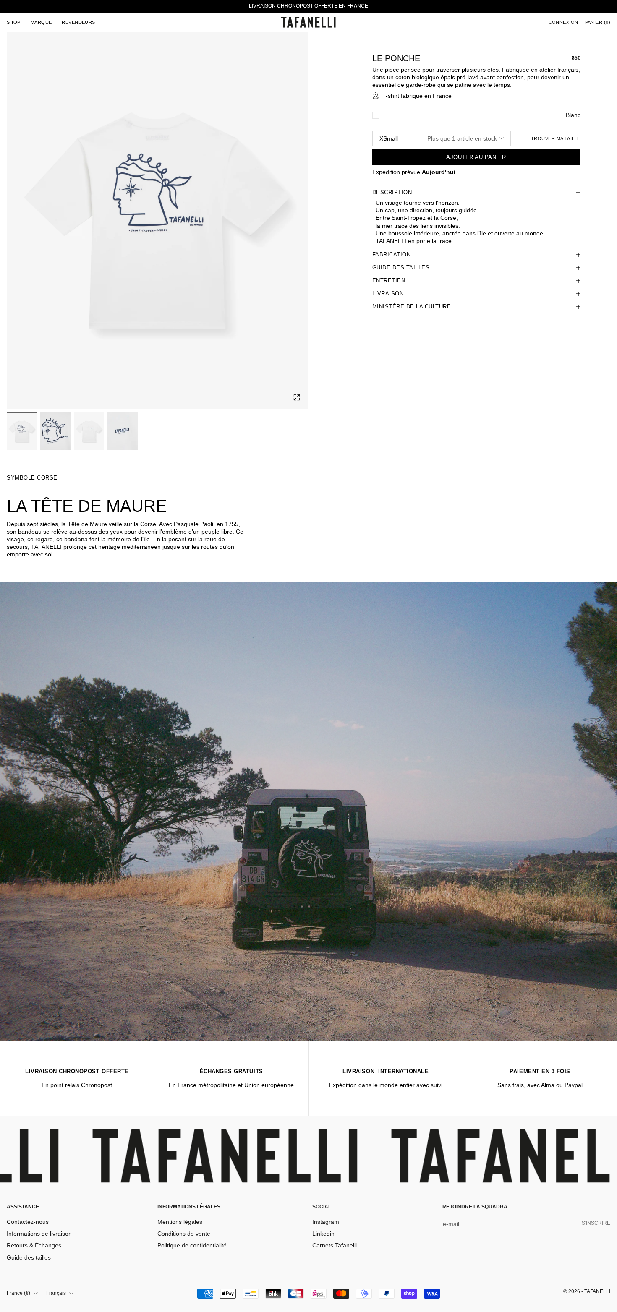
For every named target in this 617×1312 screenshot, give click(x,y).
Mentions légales (179, 1221)
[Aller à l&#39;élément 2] (55, 431)
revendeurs (78, 22)
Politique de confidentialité (192, 1245)
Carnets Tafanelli (334, 1245)
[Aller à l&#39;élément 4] (122, 431)
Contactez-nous (28, 1221)
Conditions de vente (183, 1233)
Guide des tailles (29, 1257)
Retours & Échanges (34, 1245)
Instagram (325, 1221)
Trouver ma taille (555, 138)
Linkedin (323, 1233)
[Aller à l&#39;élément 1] (22, 431)
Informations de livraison (39, 1233)
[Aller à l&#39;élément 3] (89, 431)
